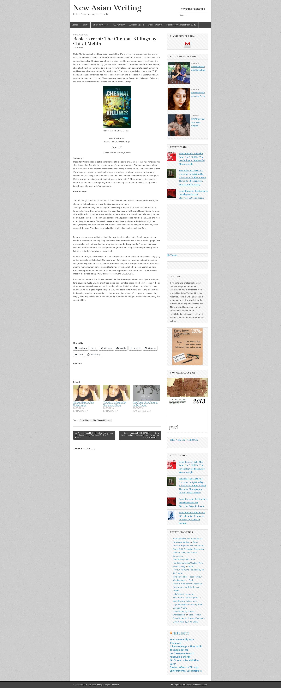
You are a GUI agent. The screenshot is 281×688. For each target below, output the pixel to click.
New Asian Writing (107, 7)
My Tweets (172, 255)
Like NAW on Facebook (184, 440)
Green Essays (181, 633)
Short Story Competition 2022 (181, 25)
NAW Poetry (119, 25)
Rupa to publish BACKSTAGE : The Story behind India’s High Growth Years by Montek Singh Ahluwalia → (140, 435)
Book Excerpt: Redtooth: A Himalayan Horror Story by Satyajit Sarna (193, 194)
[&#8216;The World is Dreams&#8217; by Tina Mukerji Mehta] (116, 393)
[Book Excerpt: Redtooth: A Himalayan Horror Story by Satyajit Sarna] (171, 194)
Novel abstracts (80, 35)
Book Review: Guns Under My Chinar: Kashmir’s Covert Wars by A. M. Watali (189, 618)
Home (75, 25)
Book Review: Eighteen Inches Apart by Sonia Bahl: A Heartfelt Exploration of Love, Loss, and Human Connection (188, 549)
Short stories (99, 25)
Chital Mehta (85, 420)
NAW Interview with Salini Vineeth (198, 122)
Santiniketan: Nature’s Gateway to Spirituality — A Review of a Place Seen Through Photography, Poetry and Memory (192, 177)
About (85, 25)
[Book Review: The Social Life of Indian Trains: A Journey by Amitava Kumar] (171, 516)
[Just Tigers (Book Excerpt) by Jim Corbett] (146, 393)
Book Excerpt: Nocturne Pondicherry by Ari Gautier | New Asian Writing (188, 562)
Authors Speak (136, 25)
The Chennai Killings (101, 420)
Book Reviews (155, 25)
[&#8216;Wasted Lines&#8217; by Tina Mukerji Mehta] (86, 393)
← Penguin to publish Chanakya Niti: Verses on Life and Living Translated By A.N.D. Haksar (94, 435)
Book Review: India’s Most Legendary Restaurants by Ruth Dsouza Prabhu (187, 604)
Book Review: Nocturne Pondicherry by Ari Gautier (188, 569)
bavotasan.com (201, 685)
